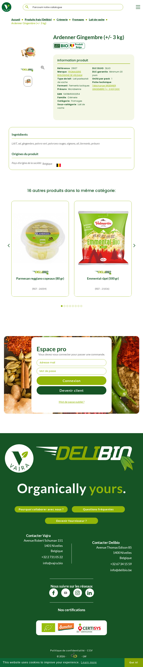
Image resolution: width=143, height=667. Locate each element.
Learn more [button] (89, 662)
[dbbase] (74, 656)
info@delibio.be (121, 570)
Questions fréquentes (98, 509)
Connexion (72, 381)
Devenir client (71, 390)
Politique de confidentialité (67, 650)
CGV (90, 650)
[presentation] (8, 246)
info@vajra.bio (53, 563)
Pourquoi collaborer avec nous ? (41, 509)
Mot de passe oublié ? (71, 401)
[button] (61, 306)
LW (84, 656)
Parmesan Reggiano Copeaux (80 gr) (40, 278)
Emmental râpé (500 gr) (103, 278)
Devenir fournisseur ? (71, 520)
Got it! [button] (133, 662)
